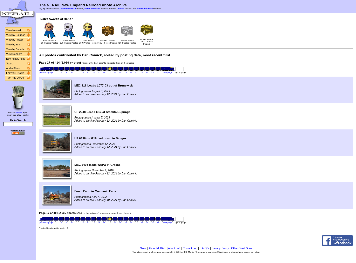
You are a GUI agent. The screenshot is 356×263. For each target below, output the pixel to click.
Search (10, 63)
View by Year (13, 44)
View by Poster (14, 40)
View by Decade (15, 49)
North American (92, 8)
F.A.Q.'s (204, 248)
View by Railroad (15, 35)
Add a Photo (13, 68)
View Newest (13, 30)
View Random (14, 54)
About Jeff (174, 248)
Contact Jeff (190, 248)
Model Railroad (68, 8)
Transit (120, 8)
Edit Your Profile (15, 73)
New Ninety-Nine (15, 59)
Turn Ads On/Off (15, 78)
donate (18, 112)
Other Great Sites (241, 248)
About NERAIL (157, 248)
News (143, 248)
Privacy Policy (220, 248)
